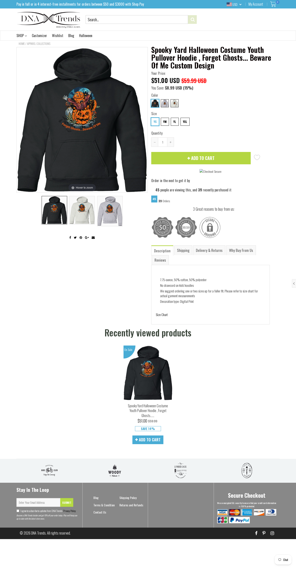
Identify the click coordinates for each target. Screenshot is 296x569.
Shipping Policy (128, 497)
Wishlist (57, 35)
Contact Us (99, 512)
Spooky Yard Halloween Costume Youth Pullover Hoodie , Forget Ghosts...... (148, 410)
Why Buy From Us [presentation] (241, 250)
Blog (71, 35)
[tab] (162, 250)
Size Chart (162, 314)
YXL (185, 121)
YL (174, 121)
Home (22, 43)
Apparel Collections (38, 43)
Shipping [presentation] (183, 250)
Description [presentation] (162, 250)
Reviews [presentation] (160, 260)
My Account (256, 4)
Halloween (85, 35)
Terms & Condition (104, 505)
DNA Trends (38, 533)
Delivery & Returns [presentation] (209, 250)
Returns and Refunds (131, 505)
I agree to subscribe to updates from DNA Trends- (48, 511)
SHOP (20, 35)
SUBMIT (66, 502)
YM (165, 121)
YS (155, 121)
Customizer (39, 35)
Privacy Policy (69, 511)
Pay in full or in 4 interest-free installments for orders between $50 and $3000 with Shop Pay (80, 4)
